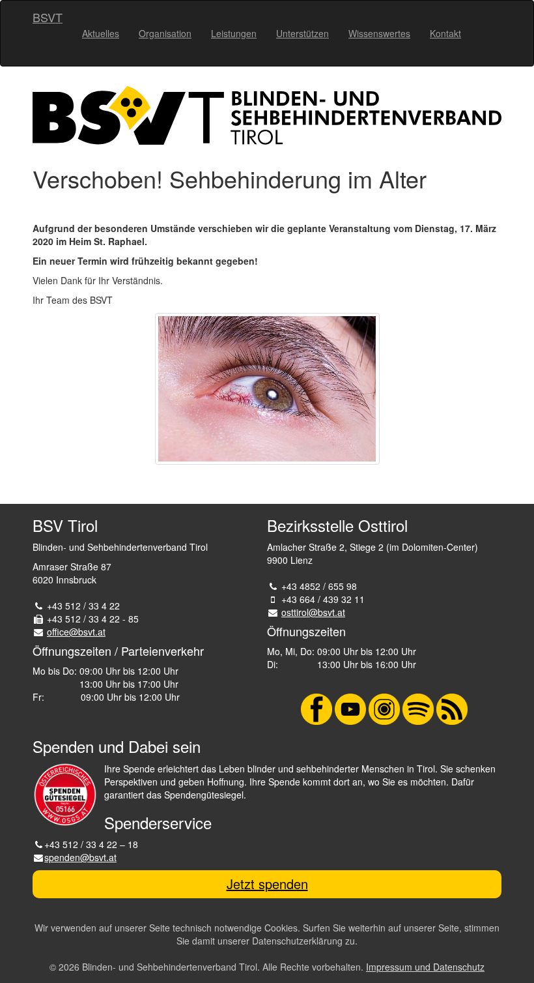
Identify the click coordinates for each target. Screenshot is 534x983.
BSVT (48, 16)
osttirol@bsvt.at (313, 612)
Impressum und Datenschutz (425, 966)
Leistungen (234, 33)
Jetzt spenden (267, 883)
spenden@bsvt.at (80, 857)
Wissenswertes (379, 33)
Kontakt (445, 33)
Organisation (165, 33)
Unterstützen (302, 33)
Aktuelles (100, 33)
